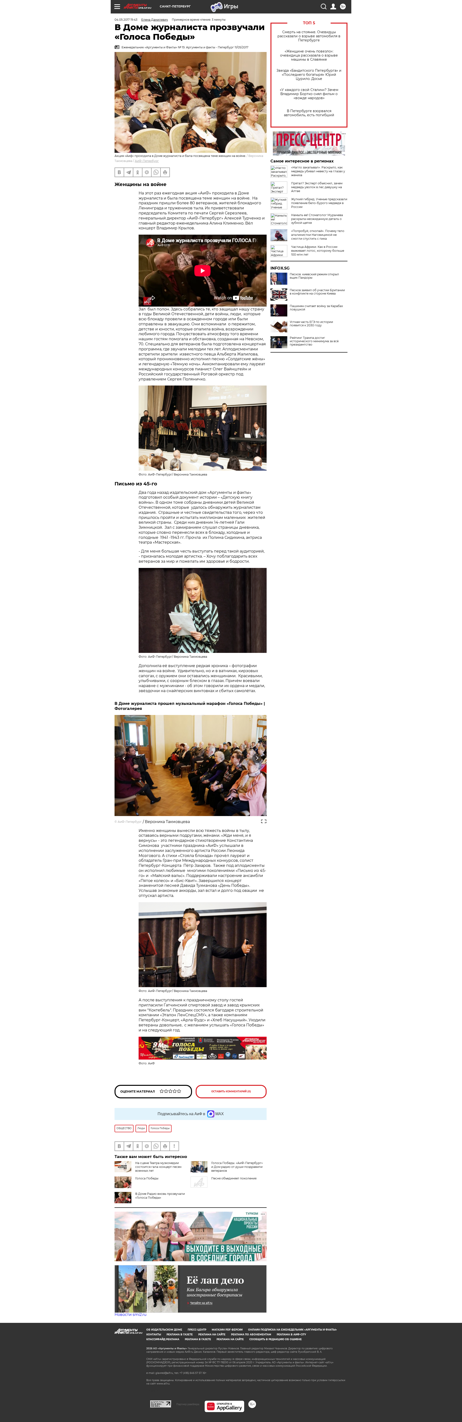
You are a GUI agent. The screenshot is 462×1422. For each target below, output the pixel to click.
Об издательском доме (164, 1329)
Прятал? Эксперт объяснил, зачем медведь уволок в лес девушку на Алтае (316, 187)
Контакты (153, 1334)
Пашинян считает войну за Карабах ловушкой (316, 307)
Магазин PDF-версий (227, 1329)
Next (257, 758)
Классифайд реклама (162, 1339)
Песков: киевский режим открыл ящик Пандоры (314, 276)
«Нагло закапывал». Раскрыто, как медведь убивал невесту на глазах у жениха (318, 171)
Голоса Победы (146, 1178)
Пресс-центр (197, 1329)
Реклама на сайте (211, 1334)
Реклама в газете (180, 1334)
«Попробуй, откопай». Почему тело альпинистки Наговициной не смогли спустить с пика (317, 234)
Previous (124, 758)
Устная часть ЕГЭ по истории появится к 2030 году (311, 323)
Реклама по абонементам (251, 1334)
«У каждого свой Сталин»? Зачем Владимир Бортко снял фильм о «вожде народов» (309, 94)
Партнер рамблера (187, 1404)
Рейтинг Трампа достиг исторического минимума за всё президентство (314, 341)
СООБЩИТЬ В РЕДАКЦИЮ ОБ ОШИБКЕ (275, 1339)
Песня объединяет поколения (234, 1178)
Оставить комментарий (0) (231, 1091)
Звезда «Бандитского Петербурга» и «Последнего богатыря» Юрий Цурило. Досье (308, 75)
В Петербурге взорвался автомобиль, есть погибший (309, 113)
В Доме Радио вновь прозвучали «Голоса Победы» (160, 1195)
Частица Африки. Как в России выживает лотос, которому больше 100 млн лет (317, 250)
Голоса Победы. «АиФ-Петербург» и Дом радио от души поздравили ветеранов (237, 1166)
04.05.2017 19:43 (126, 19)
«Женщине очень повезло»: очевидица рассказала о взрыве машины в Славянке (309, 55)
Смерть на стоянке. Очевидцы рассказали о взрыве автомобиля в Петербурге (308, 36)
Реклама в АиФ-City (291, 1334)
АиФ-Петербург (147, 161)
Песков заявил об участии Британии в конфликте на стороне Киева (317, 292)
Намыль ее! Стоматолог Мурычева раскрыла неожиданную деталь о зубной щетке (317, 219)
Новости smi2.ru (131, 1314)
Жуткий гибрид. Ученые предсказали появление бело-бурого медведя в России (319, 203)
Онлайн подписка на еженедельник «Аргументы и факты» (292, 1329)
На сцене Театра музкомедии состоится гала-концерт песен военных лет (158, 1166)
